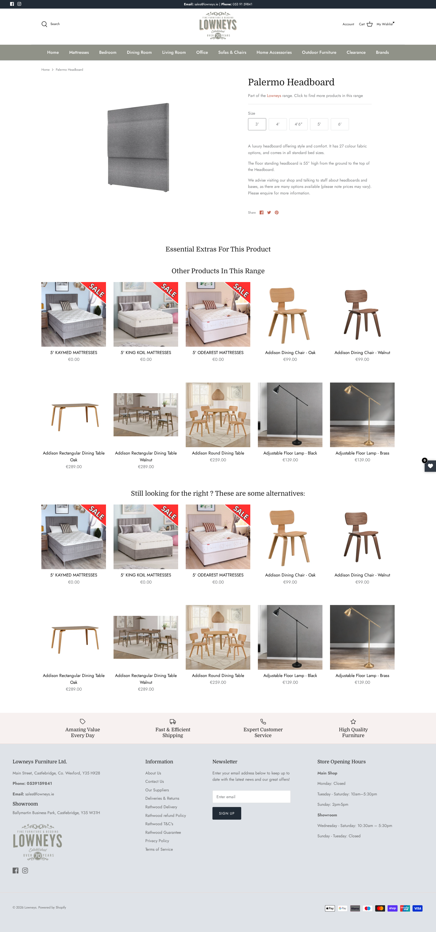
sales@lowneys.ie (39, 794)
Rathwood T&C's (159, 824)
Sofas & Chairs (232, 52)
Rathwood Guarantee (163, 832)
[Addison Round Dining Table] (218, 415)
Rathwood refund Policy (165, 815)
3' (257, 124)
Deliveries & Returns (162, 798)
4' (278, 124)
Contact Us (154, 781)
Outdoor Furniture (319, 52)
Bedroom (108, 52)
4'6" (298, 124)
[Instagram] (19, 4)
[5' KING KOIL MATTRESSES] (146, 314)
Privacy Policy (157, 841)
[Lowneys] (218, 24)
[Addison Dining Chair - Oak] (290, 314)
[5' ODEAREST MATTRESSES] (218, 314)
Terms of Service (159, 849)
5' (319, 124)
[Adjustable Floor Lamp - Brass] (362, 415)
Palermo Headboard (69, 69)
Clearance (356, 52)
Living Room (174, 52)
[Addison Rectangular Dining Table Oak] (73, 415)
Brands (382, 52)
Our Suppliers (157, 790)
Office (202, 52)
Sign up (227, 813)
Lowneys (274, 95)
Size (251, 113)
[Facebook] (12, 4)
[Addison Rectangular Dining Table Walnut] (146, 415)
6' (340, 124)
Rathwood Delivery (161, 807)
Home (53, 52)
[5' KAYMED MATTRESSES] (73, 314)
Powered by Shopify (52, 907)
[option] (143, 153)
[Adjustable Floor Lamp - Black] (290, 415)
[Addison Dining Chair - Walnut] (362, 314)
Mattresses (79, 52)
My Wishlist (385, 24)
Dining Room (139, 52)
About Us (153, 773)
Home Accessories (274, 52)
